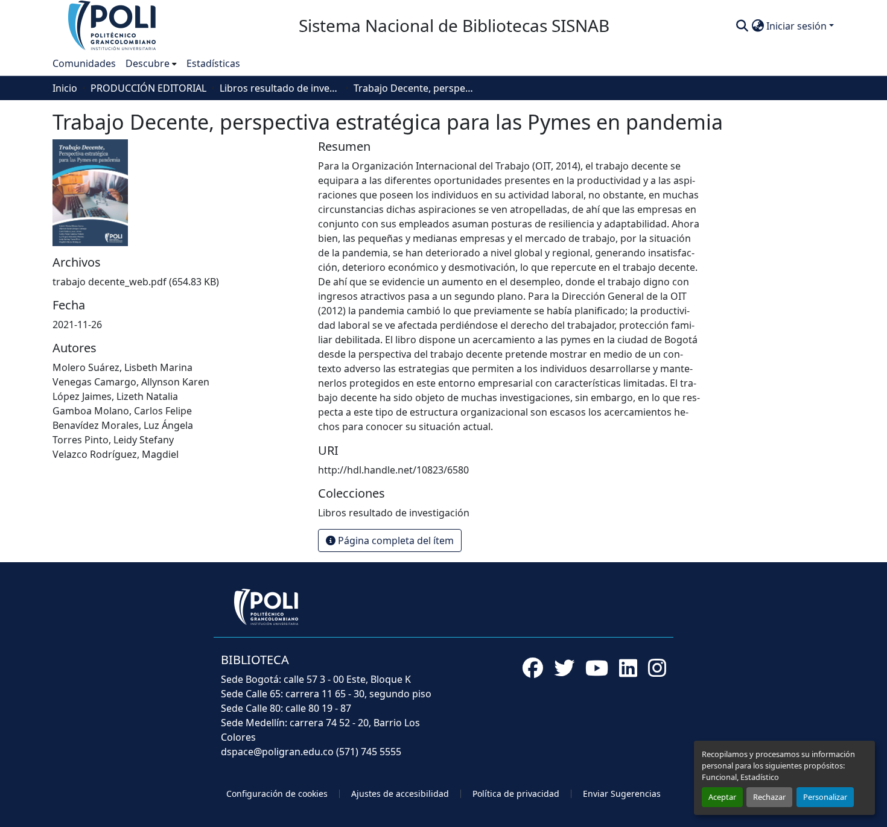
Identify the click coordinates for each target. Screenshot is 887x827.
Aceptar (722, 796)
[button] (112, 24)
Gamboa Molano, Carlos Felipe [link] (122, 410)
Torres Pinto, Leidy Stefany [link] (113, 439)
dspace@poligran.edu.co (277, 751)
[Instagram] (657, 668)
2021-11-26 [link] (77, 324)
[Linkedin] (628, 668)
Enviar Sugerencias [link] (622, 793)
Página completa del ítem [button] (394, 540)
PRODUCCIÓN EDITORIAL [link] (148, 88)
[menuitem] (151, 63)
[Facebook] (533, 668)
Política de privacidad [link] (515, 793)
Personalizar (825, 796)
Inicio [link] (64, 88)
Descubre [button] (148, 63)
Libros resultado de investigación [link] (280, 88)
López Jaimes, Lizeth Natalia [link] (115, 396)
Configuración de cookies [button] (277, 793)
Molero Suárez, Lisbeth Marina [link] (122, 367)
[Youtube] (596, 668)
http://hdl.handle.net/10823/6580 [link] (393, 470)
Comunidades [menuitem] (84, 63)
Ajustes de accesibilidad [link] (400, 793)
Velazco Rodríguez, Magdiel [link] (115, 454)
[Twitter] (564, 668)
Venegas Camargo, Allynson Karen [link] (130, 381)
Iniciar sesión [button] (797, 26)
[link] (178, 281)
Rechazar (769, 796)
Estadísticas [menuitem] (213, 63)
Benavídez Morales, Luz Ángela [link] (122, 425)
